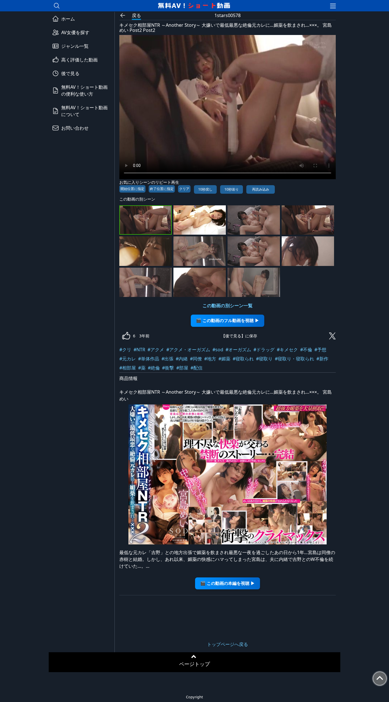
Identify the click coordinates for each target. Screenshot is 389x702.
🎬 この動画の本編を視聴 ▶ (227, 583)
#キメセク (287, 349)
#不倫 (306, 349)
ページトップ (194, 663)
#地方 (210, 359)
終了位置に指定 (162, 188)
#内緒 (182, 359)
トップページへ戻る (227, 644)
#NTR (139, 349)
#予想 (320, 349)
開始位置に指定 (132, 188)
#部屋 (182, 368)
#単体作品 (148, 359)
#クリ (125, 349)
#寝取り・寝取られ (294, 359)
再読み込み (260, 189)
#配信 (196, 368)
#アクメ (156, 349)
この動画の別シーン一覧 (227, 305)
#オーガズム (238, 349)
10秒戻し (205, 189)
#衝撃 (168, 368)
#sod (217, 349)
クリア (184, 188)
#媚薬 (224, 359)
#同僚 (196, 359)
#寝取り (264, 359)
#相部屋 (127, 368)
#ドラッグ (264, 349)
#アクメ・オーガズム (188, 349)
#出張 (167, 359)
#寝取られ (243, 359)
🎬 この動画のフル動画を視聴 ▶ (227, 320)
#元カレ (127, 359)
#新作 (322, 359)
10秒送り (231, 189)
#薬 (142, 368)
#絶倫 (154, 368)
